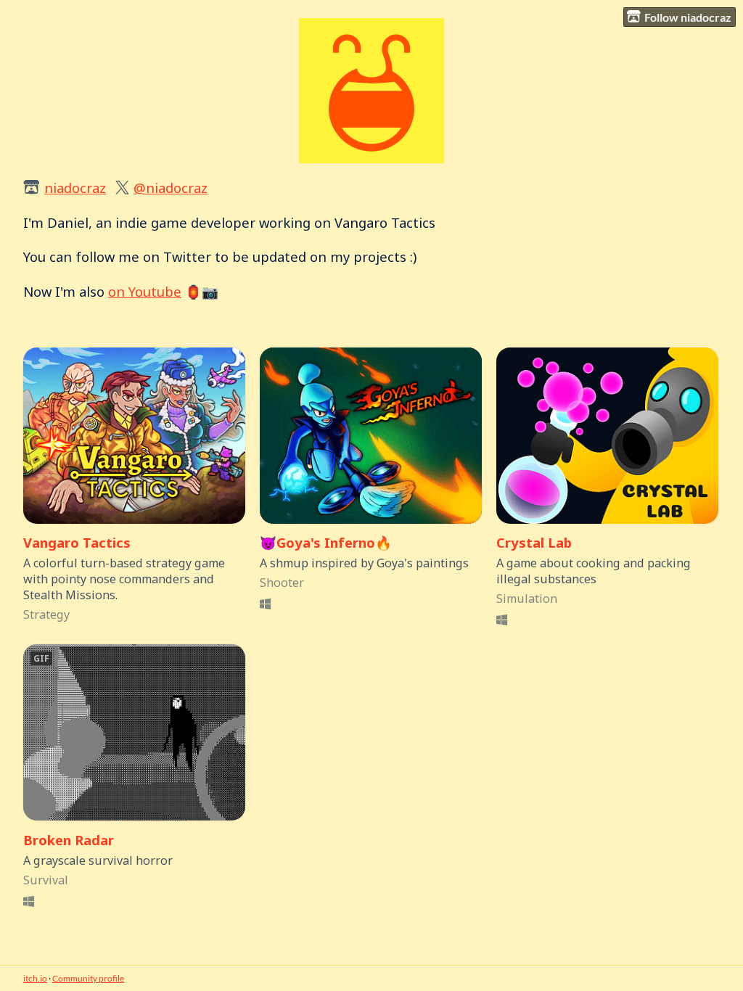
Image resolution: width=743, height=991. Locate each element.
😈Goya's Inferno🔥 (326, 542)
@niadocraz (171, 187)
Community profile (88, 978)
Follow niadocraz (687, 17)
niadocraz (75, 187)
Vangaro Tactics (77, 542)
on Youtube (144, 291)
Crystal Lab (534, 542)
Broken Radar (68, 840)
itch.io (35, 978)
